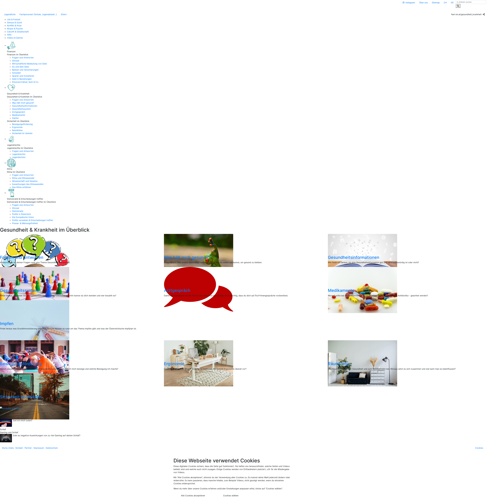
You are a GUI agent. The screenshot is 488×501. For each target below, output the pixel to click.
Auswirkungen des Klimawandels (27, 184)
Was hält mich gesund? (23, 103)
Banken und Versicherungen (25, 69)
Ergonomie (17, 127)
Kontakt (19, 448)
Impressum (39, 448)
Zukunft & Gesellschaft (18, 31)
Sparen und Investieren (23, 76)
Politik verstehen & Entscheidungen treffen (32, 220)
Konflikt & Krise (14, 25)
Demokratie (17, 211)
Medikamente (18, 115)
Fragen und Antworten (23, 57)
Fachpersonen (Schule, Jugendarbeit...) (38, 14)
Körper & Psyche (15, 28)
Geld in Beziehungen (22, 79)
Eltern (64, 14)
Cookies (479, 448)
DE (452, 2)
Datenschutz (52, 448)
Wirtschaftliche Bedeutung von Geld (29, 63)
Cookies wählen (230, 495)
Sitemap (436, 2)
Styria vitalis (8, 448)
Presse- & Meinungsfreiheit (25, 223)
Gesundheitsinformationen (24, 106)
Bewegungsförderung (22, 124)
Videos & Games (15, 37)
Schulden (16, 73)
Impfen (15, 118)
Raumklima (17, 130)
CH (445, 2)
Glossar (15, 60)
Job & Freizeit (13, 19)
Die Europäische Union (23, 217)
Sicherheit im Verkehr (22, 133)
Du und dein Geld (20, 66)
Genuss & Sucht (14, 22)
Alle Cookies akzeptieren (193, 495)
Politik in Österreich (21, 214)
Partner (28, 448)
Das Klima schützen (21, 187)
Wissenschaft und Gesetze (24, 181)
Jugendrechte (18, 154)
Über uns (423, 2)
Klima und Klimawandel (23, 178)
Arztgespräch (18, 112)
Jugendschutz (19, 157)
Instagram (410, 2)
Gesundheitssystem (21, 109)
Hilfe (9, 34)
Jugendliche (10, 14)
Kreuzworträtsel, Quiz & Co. (25, 82)
